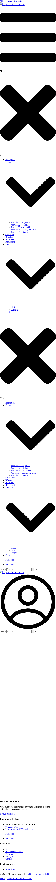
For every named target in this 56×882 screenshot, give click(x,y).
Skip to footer (19, 1)
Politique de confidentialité (38, 874)
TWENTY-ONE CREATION (19, 878)
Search (3, 569)
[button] (28, 81)
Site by (3, 878)
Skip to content (6, 1)
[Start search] (33, 569)
